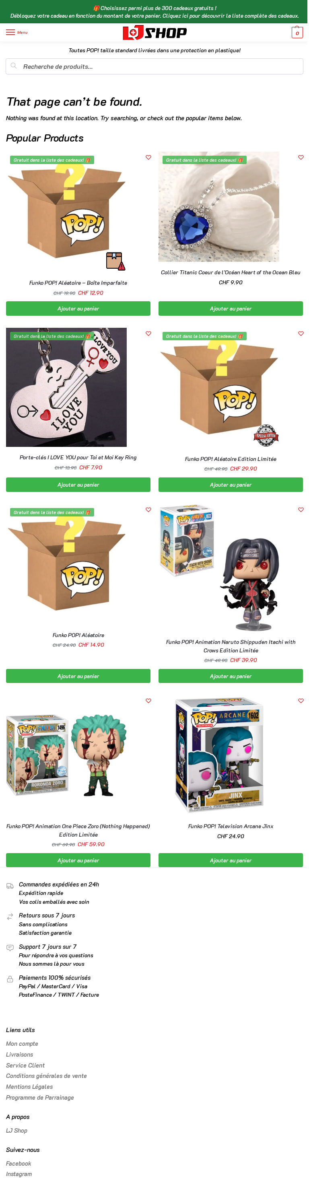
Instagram (19, 1174)
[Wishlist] (148, 157)
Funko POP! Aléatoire (78, 634)
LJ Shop (16, 1130)
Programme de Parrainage (40, 1097)
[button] (296, 32)
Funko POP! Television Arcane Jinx (231, 826)
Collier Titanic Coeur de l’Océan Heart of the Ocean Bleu (231, 272)
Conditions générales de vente (46, 1076)
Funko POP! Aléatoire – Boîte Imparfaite (78, 282)
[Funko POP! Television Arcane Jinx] (219, 755)
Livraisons (19, 1054)
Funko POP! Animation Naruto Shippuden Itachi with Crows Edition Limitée (231, 645)
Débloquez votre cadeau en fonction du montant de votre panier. (154, 15)
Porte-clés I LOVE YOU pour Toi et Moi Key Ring (78, 457)
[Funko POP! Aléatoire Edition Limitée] (219, 388)
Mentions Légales (29, 1086)
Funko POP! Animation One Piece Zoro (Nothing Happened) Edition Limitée (78, 830)
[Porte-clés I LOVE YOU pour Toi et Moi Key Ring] (66, 387)
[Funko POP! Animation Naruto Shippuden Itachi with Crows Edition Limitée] (219, 568)
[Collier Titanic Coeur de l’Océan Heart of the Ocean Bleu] (219, 207)
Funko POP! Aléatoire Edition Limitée (230, 458)
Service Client (25, 1065)
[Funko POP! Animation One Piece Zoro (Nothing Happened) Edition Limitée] (66, 755)
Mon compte (22, 1043)
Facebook (18, 1163)
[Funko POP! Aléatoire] (66, 564)
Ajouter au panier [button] (78, 308)
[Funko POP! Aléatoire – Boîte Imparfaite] (66, 212)
